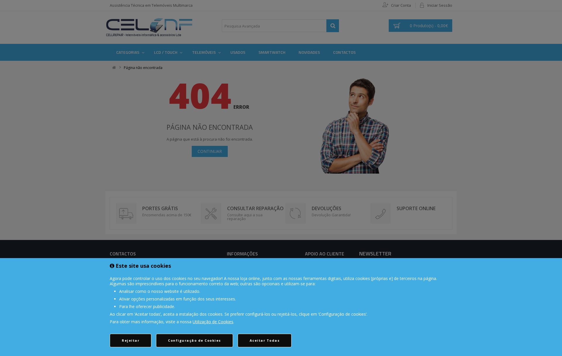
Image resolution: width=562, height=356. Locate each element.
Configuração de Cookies (194, 340)
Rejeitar (130, 340)
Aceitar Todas (265, 340)
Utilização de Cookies (213, 321)
